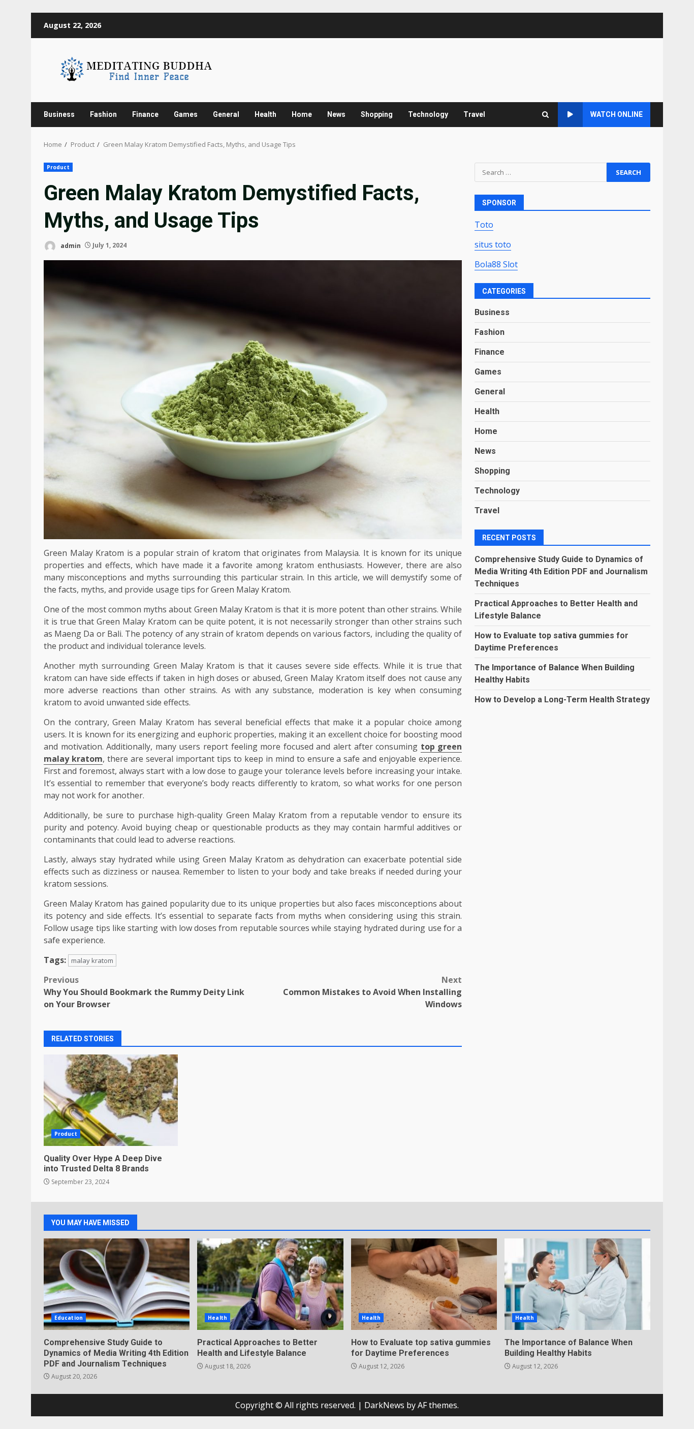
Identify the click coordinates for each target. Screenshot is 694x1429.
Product (58, 167)
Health (265, 114)
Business (59, 114)
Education (68, 1317)
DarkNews (384, 1405)
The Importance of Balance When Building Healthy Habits (577, 1284)
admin (70, 245)
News (336, 114)
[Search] (545, 115)
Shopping (377, 114)
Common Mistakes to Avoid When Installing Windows (372, 992)
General (226, 114)
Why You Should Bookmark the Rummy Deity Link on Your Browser (144, 992)
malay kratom (92, 960)
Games (186, 114)
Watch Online (616, 114)
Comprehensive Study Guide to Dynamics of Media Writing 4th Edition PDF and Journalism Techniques (561, 571)
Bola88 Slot (496, 263)
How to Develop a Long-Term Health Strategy (562, 699)
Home (302, 114)
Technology (428, 114)
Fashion (103, 114)
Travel (474, 114)
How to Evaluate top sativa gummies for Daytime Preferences (424, 1284)
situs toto (493, 244)
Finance (145, 114)
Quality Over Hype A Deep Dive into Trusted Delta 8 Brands (111, 1100)
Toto (484, 224)
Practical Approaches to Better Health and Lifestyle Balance (270, 1284)
